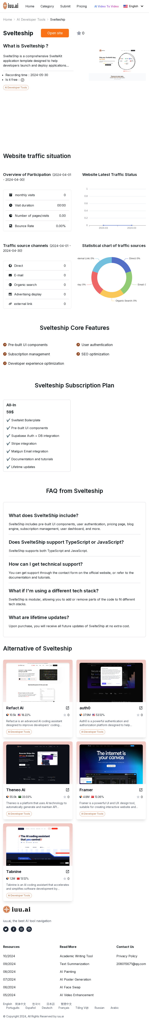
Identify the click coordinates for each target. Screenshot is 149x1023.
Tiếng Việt (81, 1007)
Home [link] (29, 6)
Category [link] (47, 6)
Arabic (115, 1007)
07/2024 (9, 979)
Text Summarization (74, 964)
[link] (11, 5)
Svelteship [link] (57, 19)
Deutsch (47, 1007)
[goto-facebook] (13, 929)
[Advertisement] (74, 117)
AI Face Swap (70, 987)
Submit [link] (65, 6)
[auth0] (141, 708)
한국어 (36, 1003)
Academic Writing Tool (76, 956)
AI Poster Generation (75, 979)
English (133, 6)
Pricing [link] (82, 6)
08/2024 (9, 972)
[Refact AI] (67, 708)
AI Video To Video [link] (106, 6)
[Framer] (141, 790)
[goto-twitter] (6, 929)
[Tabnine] (67, 872)
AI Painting (68, 972)
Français (64, 1007)
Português (12, 1007)
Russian (99, 1007)
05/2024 (9, 995)
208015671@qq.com (131, 964)
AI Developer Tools (31, 19)
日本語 (51, 1003)
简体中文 (20, 1003)
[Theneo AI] (67, 790)
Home (7, 19)
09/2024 (9, 964)
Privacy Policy (126, 956)
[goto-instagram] (21, 929)
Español (31, 1007)
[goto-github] (29, 929)
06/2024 (9, 987)
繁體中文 (66, 1003)
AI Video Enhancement (77, 995)
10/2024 (9, 956)
